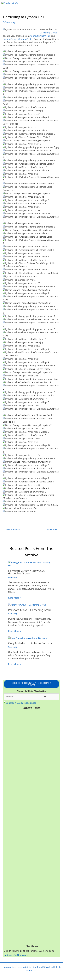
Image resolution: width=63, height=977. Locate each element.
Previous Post (11, 529)
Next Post (53, 529)
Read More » (14, 597)
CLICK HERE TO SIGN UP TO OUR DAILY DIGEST (31, 684)
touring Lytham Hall (40, 35)
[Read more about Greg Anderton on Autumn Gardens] (27, 637)
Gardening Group (48, 32)
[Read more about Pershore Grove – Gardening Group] (27, 604)
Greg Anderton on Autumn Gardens (30, 643)
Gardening (9, 22)
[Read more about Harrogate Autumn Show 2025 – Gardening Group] (31, 563)
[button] (31, 10)
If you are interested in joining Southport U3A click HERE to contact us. (31, 968)
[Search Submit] (45, 696)
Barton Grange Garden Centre (18, 39)
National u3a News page (16, 954)
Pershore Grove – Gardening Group (30, 610)
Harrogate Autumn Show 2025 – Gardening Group (27, 572)
